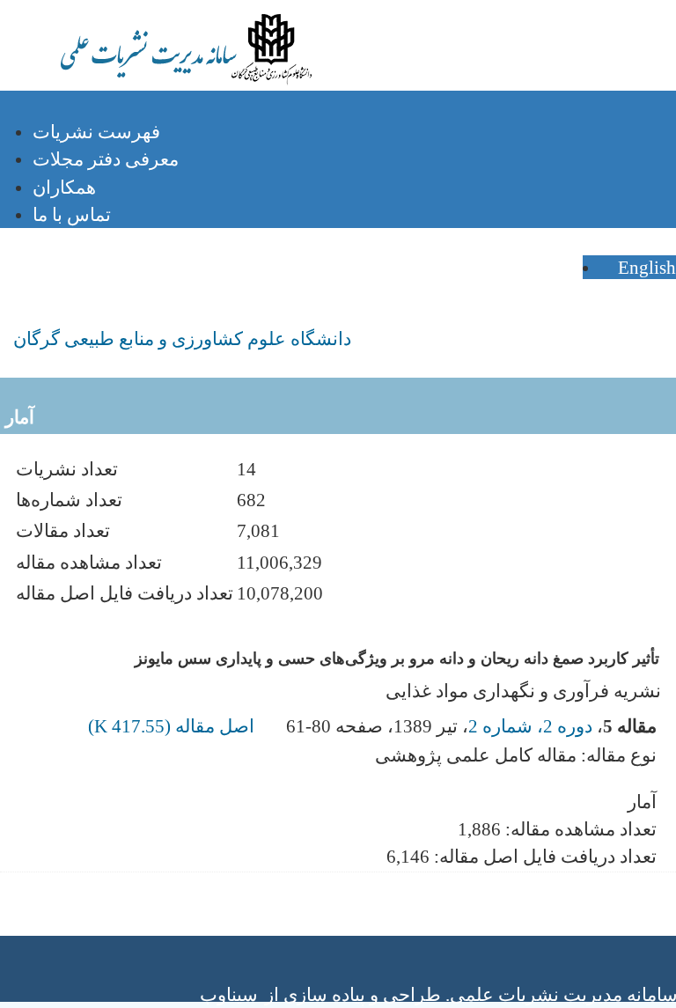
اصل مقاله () (173, 726)
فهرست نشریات (96, 131)
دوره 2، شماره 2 (530, 726)
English (645, 267)
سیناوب (229, 994)
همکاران (64, 187)
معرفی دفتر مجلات (106, 159)
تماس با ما (72, 214)
